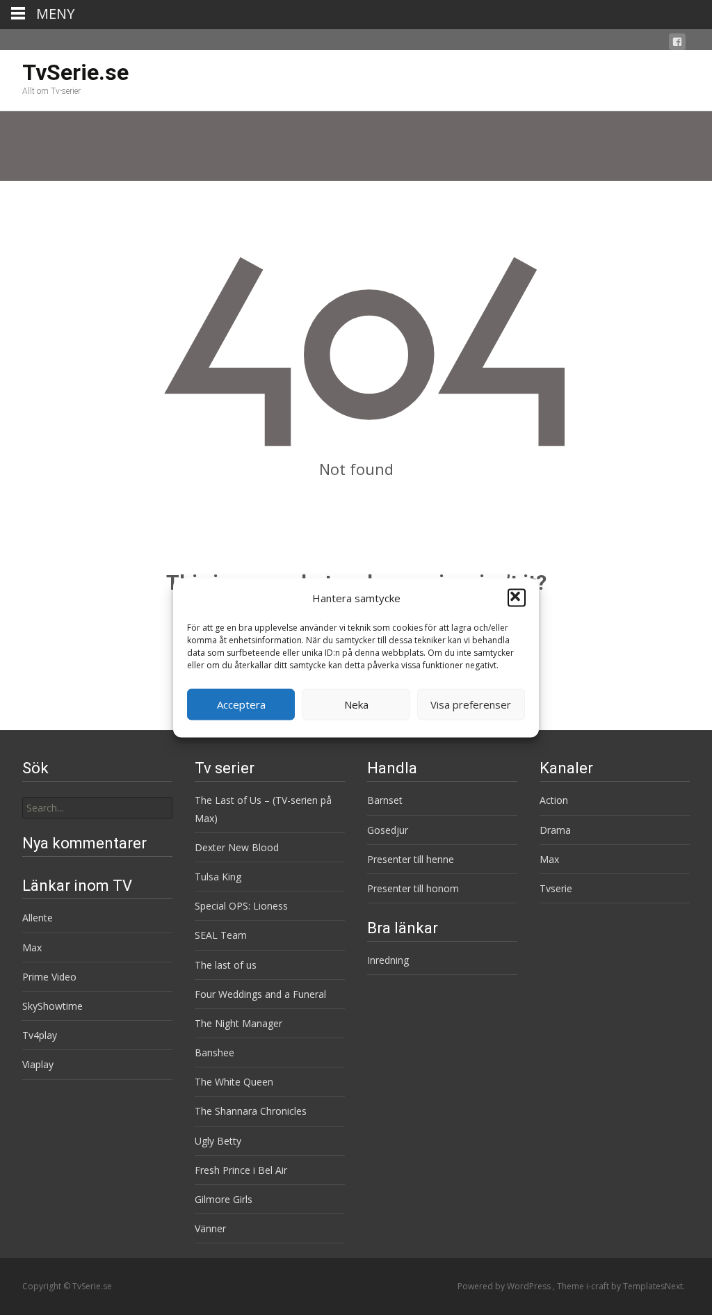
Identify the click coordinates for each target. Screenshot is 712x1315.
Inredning (388, 960)
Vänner (210, 1228)
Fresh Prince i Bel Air (241, 1170)
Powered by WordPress (505, 1286)
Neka (356, 704)
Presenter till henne (410, 859)
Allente (37, 917)
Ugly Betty (218, 1140)
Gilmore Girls (223, 1199)
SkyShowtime (52, 1006)
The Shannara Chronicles (251, 1111)
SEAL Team (221, 935)
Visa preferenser (470, 704)
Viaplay (38, 1064)
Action (554, 800)
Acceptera (241, 704)
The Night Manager (238, 1023)
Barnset (385, 800)
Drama (555, 830)
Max (549, 859)
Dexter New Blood (237, 847)
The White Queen (234, 1081)
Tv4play (39, 1035)
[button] (516, 598)
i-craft (598, 1286)
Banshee (214, 1052)
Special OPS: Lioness (241, 905)
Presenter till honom (413, 888)
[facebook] (677, 44)
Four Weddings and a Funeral (260, 994)
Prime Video (49, 976)
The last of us (226, 964)
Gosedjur (387, 830)
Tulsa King (218, 876)
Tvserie (556, 888)
